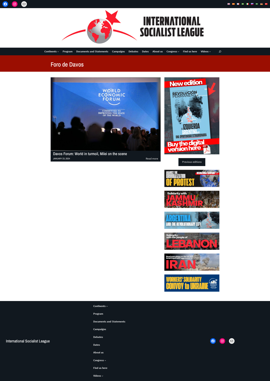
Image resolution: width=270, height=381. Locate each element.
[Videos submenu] (210, 51)
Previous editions (192, 161)
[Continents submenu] (58, 51)
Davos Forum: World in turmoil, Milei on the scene (90, 154)
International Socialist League (28, 341)
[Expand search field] (220, 51)
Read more (152, 159)
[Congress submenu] (178, 51)
